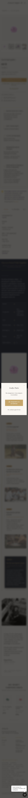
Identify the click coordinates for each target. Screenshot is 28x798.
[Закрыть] (25, 787)
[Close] (24, 385)
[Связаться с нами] (25, 795)
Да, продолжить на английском (14, 402)
